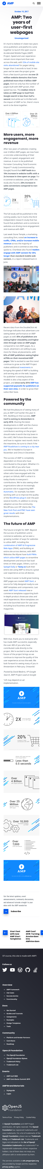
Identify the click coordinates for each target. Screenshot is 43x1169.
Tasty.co (22, 566)
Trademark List (12, 1065)
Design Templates (14, 1023)
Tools (9, 1026)
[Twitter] (4, 969)
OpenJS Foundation (12, 1124)
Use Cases (10, 993)
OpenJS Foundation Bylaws (17, 1058)
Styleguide (11, 1090)
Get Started (11, 1010)
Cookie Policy (31, 1117)
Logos (9, 1094)
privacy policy (8, 1167)
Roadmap (10, 1044)
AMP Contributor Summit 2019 (18, 1079)
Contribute (11, 1041)
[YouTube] (12, 969)
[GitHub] (27, 969)
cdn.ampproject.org (30, 1161)
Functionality (12, 999)
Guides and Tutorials (15, 1013)
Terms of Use (7, 1117)
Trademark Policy (13, 1061)
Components (11, 1017)
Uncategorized (21, 38)
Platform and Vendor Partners (18, 1037)
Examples (10, 1020)
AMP (32, 382)
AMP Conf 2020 (12, 1076)
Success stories (12, 996)
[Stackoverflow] (35, 969)
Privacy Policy (19, 1117)
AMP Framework (13, 989)
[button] (34, 3)
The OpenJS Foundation (16, 1055)
